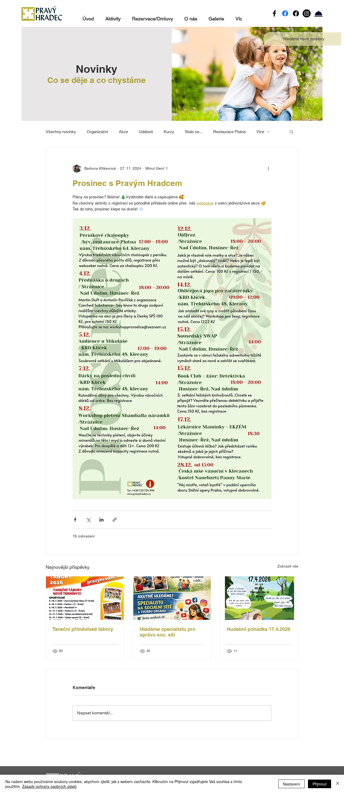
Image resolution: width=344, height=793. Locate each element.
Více (260, 131)
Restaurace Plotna (229, 131)
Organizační (97, 131)
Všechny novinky (61, 131)
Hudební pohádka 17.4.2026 (258, 629)
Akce (123, 131)
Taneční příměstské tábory (82, 629)
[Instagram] (307, 13)
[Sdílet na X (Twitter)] (88, 519)
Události (146, 131)
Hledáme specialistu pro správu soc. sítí (167, 632)
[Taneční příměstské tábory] (85, 598)
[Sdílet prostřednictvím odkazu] (114, 519)
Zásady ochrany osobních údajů (49, 786)
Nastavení (291, 784)
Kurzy (169, 131)
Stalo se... (193, 131)
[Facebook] (274, 13)
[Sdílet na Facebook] (75, 519)
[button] (303, 39)
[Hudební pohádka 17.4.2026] (259, 598)
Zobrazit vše (287, 566)
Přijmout (320, 784)
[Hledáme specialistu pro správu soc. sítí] (172, 598)
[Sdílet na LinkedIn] (101, 519)
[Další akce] (268, 168)
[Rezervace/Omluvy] (318, 13)
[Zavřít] (337, 784)
